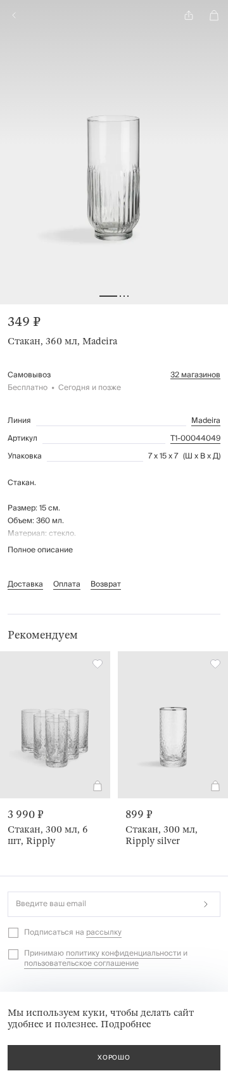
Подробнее (126, 1024)
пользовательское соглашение (81, 963)
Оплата (66, 584)
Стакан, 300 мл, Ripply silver (161, 835)
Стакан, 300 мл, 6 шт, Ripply (48, 835)
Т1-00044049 (195, 439)
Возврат (106, 584)
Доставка (25, 584)
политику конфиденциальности (123, 953)
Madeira (205, 421)
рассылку (104, 932)
